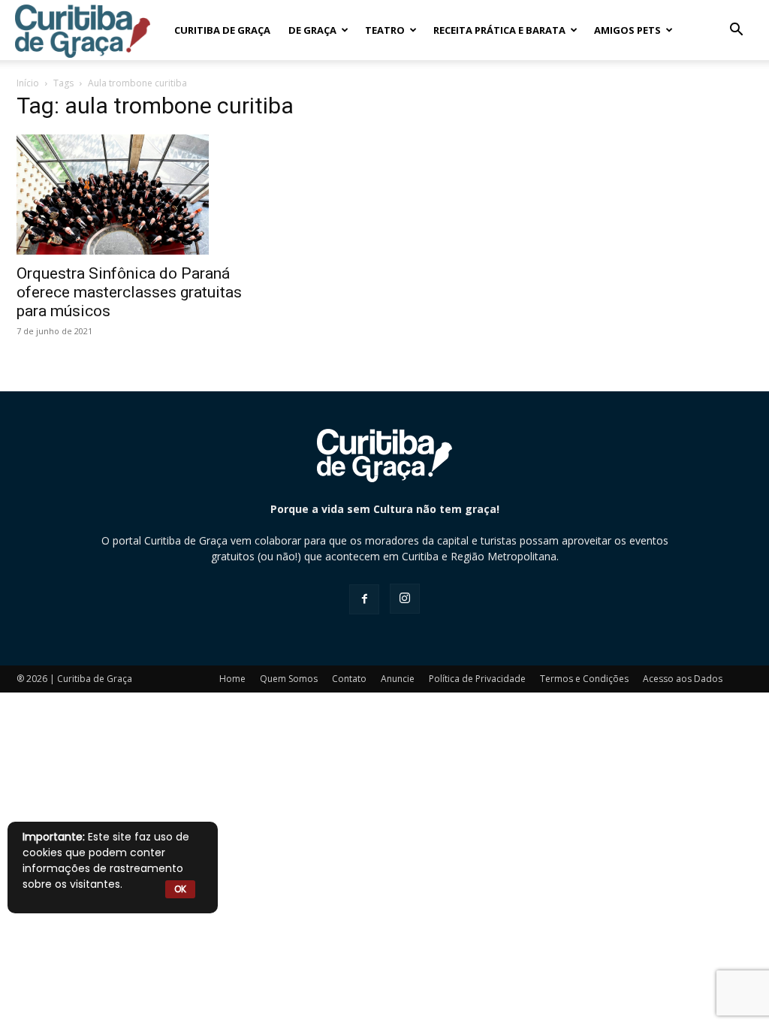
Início (28, 83)
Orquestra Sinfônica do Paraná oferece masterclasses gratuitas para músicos (129, 292)
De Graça (312, 30)
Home (232, 678)
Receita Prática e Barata (499, 30)
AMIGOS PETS (627, 30)
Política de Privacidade (477, 678)
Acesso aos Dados (682, 678)
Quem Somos (289, 678)
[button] (736, 31)
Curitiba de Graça (222, 30)
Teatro (385, 30)
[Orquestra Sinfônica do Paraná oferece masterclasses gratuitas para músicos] (129, 194)
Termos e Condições (584, 678)
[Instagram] (405, 599)
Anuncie (398, 678)
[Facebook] (364, 599)
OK (180, 889)
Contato (349, 678)
